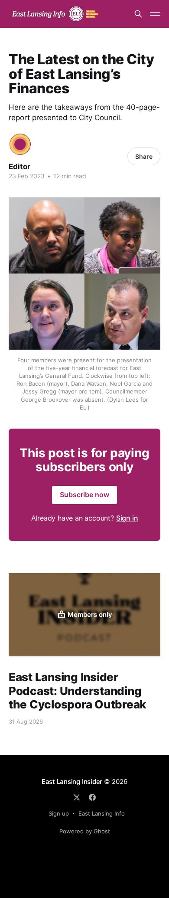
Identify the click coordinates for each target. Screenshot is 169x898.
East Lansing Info (101, 813)
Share (144, 156)
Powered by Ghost (84, 831)
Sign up (59, 813)
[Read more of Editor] (20, 144)
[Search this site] (138, 14)
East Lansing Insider (72, 781)
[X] (76, 797)
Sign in (127, 518)
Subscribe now (84, 494)
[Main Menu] (155, 13)
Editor (19, 166)
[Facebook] (92, 797)
